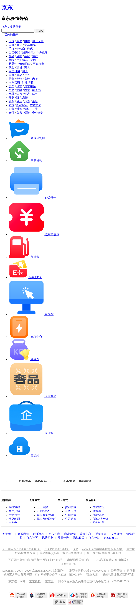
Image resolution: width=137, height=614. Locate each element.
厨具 (25, 71)
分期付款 (70, 514)
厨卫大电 (38, 41)
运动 (19, 75)
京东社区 (32, 537)
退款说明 (99, 514)
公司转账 (70, 518)
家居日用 (14, 71)
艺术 (11, 105)
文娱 (19, 90)
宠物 (33, 60)
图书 (11, 90)
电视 (27, 41)
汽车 (19, 86)
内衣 (35, 78)
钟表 (27, 93)
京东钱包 (35, 581)
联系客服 (39, 533)
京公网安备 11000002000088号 (21, 549)
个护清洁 (22, 60)
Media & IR (111, 537)
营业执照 (92, 574)
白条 (19, 112)
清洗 (27, 108)
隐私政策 (78, 537)
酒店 (19, 101)
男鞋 (11, 75)
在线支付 (70, 511)
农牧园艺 (35, 105)
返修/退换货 (100, 518)
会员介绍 (14, 511)
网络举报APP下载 (99, 595)
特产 (35, 56)
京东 (7, 7)
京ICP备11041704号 (57, 549)
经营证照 (117, 570)
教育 (27, 90)
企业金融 (38, 112)
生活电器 (14, 52)
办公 (19, 45)
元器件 (13, 63)
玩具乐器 (22, 97)
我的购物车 (11, 34)
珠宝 (35, 93)
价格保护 (99, 511)
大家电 (13, 522)
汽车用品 (30, 86)
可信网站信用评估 (18, 595)
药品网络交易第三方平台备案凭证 (61, 553)
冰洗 (11, 41)
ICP (75, 549)
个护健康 (41, 52)
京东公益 (94, 537)
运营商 (20, 48)
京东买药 (14, 82)
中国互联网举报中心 (78, 595)
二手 (35, 108)
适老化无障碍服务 (60, 602)
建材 (19, 67)
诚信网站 (58, 595)
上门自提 (42, 507)
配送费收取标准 (47, 518)
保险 (27, 112)
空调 (19, 41)
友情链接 (116, 533)
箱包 (19, 93)
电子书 (36, 90)
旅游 (27, 101)
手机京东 (101, 533)
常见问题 (14, 518)
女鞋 (11, 93)
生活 (35, 101)
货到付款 (70, 507)
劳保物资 (25, 63)
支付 (11, 112)
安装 (11, 108)
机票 (11, 101)
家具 (27, 67)
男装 (11, 78)
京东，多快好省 (11, 26)
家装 (11, 67)
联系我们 (23, 533)
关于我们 (8, 533)
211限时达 (43, 511)
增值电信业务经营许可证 (118, 574)
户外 (27, 75)
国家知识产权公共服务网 (75, 602)
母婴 (11, 97)
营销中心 (85, 533)
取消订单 (99, 522)
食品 (11, 56)
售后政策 (99, 507)
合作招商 (54, 533)
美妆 (11, 60)
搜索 (40, 30)
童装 (27, 78)
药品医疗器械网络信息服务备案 (102, 549)
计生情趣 (28, 82)
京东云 (49, 581)
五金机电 (38, 63)
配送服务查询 (45, 514)
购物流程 (14, 507)
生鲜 (27, 56)
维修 (19, 108)
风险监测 (47, 537)
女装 (19, 78)
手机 (11, 48)
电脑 (11, 45)
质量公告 (63, 537)
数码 (30, 48)
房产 (11, 86)
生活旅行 (14, 514)
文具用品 (30, 45)
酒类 (19, 56)
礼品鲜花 (22, 105)
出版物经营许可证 (79, 559)
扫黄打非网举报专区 (119, 595)
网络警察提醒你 (38, 595)
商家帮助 (70, 533)
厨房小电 (28, 52)
